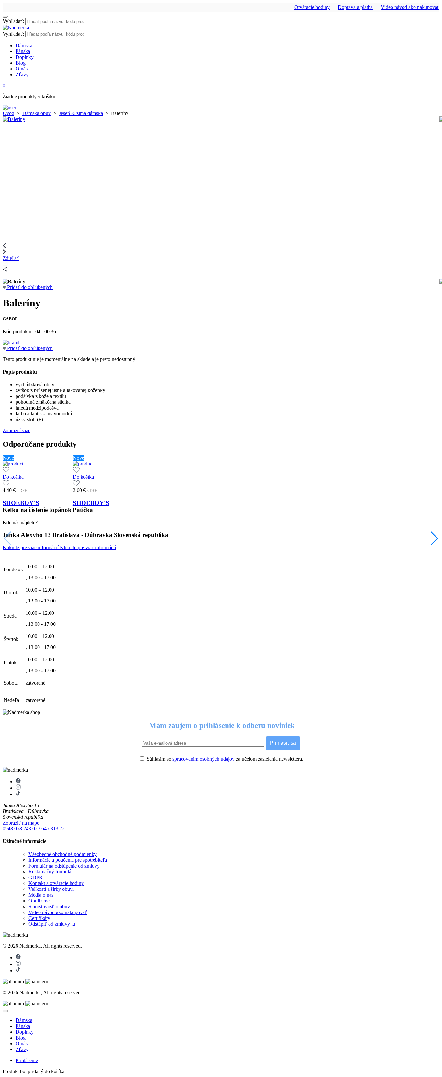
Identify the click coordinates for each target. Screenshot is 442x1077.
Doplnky (25, 57)
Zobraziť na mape (21, 823)
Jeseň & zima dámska (81, 113)
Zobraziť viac (16, 430)
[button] (434, 538)
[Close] (5, 1011)
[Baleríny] (14, 119)
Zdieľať (11, 258)
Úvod (8, 113)
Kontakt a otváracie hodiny (56, 883)
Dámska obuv (36, 113)
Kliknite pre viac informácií (31, 547)
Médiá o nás (40, 895)
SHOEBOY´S (21, 502)
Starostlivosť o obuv (49, 906)
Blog (21, 63)
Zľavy (22, 74)
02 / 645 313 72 (48, 828)
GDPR (35, 877)
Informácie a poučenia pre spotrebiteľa (67, 860)
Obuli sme (39, 900)
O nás (22, 68)
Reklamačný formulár (50, 871)
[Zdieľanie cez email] (5, 264)
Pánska (23, 51)
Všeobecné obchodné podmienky (62, 854)
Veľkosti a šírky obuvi (51, 889)
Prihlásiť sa (283, 743)
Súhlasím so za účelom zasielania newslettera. (224, 759)
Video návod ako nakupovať (410, 7)
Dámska (24, 45)
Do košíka (13, 477)
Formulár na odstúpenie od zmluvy (64, 866)
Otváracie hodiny (312, 7)
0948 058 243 (17, 828)
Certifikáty (39, 918)
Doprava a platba (355, 7)
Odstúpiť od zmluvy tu (51, 924)
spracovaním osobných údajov (203, 759)
